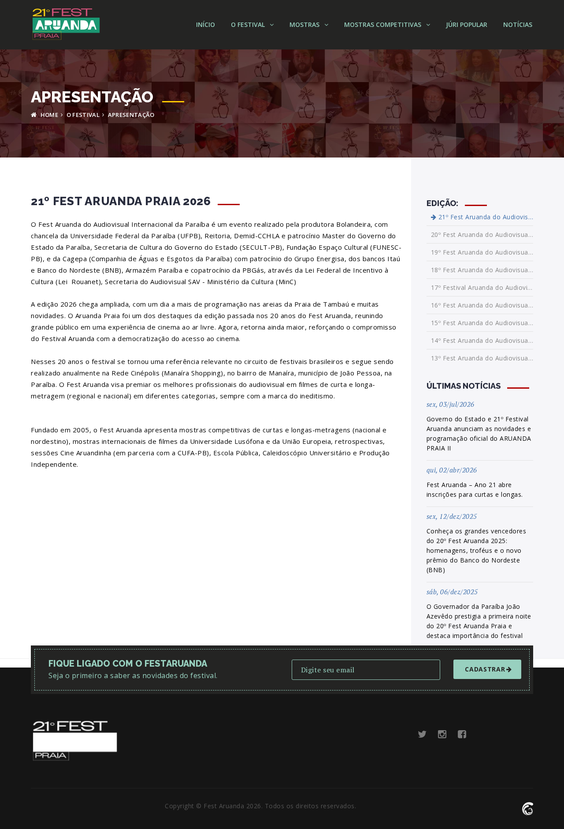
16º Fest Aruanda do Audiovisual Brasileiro (482, 305)
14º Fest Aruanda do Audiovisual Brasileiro (482, 340)
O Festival (249, 24)
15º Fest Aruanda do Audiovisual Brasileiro (482, 323)
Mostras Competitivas (383, 24)
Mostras (305, 24)
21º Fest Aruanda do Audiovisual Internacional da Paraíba (484, 217)
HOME (48, 115)
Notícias (517, 24)
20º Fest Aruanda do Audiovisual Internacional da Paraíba (482, 234)
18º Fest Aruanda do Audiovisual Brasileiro (482, 270)
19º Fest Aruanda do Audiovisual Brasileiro (482, 252)
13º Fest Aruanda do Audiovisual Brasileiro (482, 358)
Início (205, 24)
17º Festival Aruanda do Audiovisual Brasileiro (482, 287)
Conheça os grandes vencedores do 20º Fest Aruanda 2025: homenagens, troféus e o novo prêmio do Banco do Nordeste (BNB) (477, 550)
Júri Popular (466, 24)
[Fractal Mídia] (527, 807)
